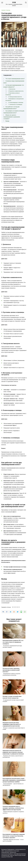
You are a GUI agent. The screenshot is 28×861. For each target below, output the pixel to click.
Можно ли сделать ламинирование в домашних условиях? (11, 116)
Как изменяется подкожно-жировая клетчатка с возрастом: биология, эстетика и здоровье (14, 836)
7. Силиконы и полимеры (15, 104)
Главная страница (5, 10)
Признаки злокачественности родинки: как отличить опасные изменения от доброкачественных (13, 752)
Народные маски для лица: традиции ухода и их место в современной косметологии (12, 724)
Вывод (7, 121)
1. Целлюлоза (11, 89)
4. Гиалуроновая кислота (15, 96)
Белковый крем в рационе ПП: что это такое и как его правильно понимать (13, 642)
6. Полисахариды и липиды (15, 102)
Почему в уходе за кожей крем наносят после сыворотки (12, 697)
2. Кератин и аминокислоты (16, 91)
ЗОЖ (14, 2)
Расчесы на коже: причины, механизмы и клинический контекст (11, 670)
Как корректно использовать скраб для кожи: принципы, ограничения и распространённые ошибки (14, 780)
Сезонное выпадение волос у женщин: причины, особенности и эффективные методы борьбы (13, 808)
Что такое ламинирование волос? (15, 78)
